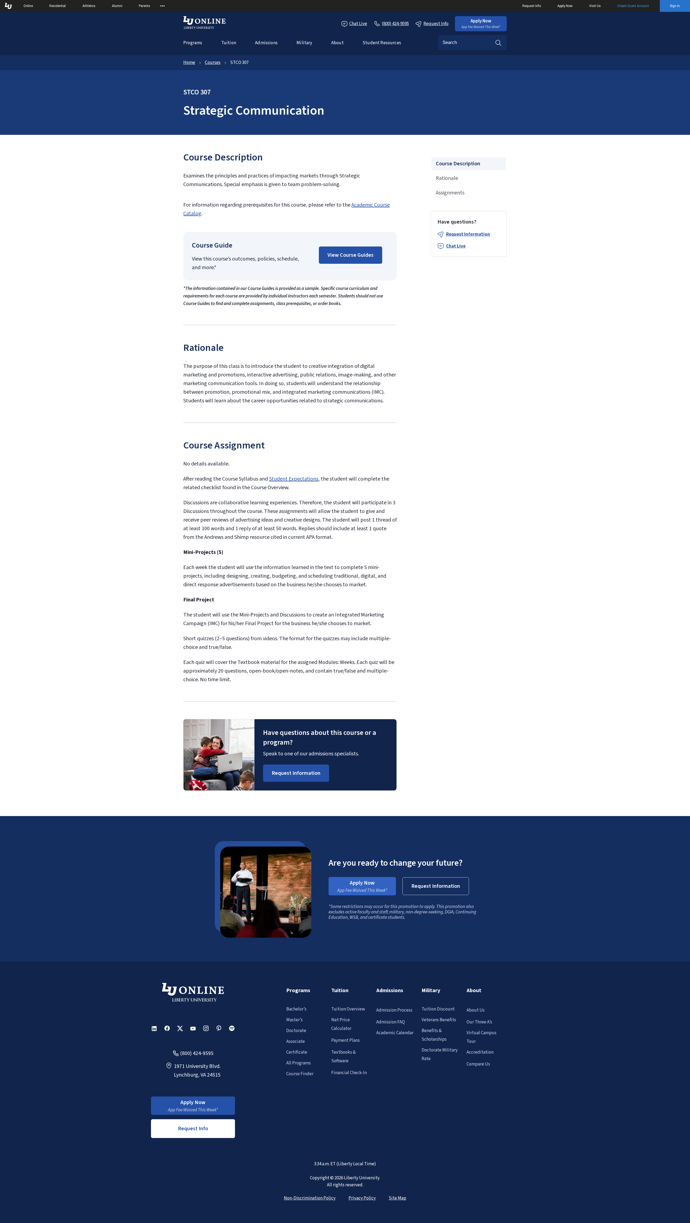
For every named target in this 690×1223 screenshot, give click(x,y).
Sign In (675, 6)
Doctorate (296, 1030)
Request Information (468, 234)
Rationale (447, 178)
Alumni (117, 6)
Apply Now (564, 6)
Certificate (296, 1052)
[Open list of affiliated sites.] (162, 6)
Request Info (531, 6)
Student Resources (382, 43)
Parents (144, 6)
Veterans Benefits (439, 1020)
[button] (481, 23)
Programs (192, 43)
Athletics (88, 6)
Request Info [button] (193, 1128)
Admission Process (394, 1010)
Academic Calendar (394, 1033)
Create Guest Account (633, 6)
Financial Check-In (349, 1073)
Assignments (450, 193)
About (337, 43)
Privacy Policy (362, 1198)
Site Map (397, 1198)
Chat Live (358, 23)
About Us (476, 1010)
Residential (57, 6)
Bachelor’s (296, 1009)
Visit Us (595, 6)
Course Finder (299, 1074)
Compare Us (478, 1064)
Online (28, 6)
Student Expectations (293, 479)
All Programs (298, 1063)
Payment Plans (345, 1040)
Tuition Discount (438, 1009)
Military (304, 43)
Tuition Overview (348, 1009)
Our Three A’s (479, 1022)
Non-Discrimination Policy (310, 1198)
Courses (212, 62)
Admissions (266, 43)
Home (189, 62)
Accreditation (480, 1052)
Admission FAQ (390, 1022)
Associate (295, 1041)
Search (498, 42)
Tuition (228, 43)
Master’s (294, 1020)
